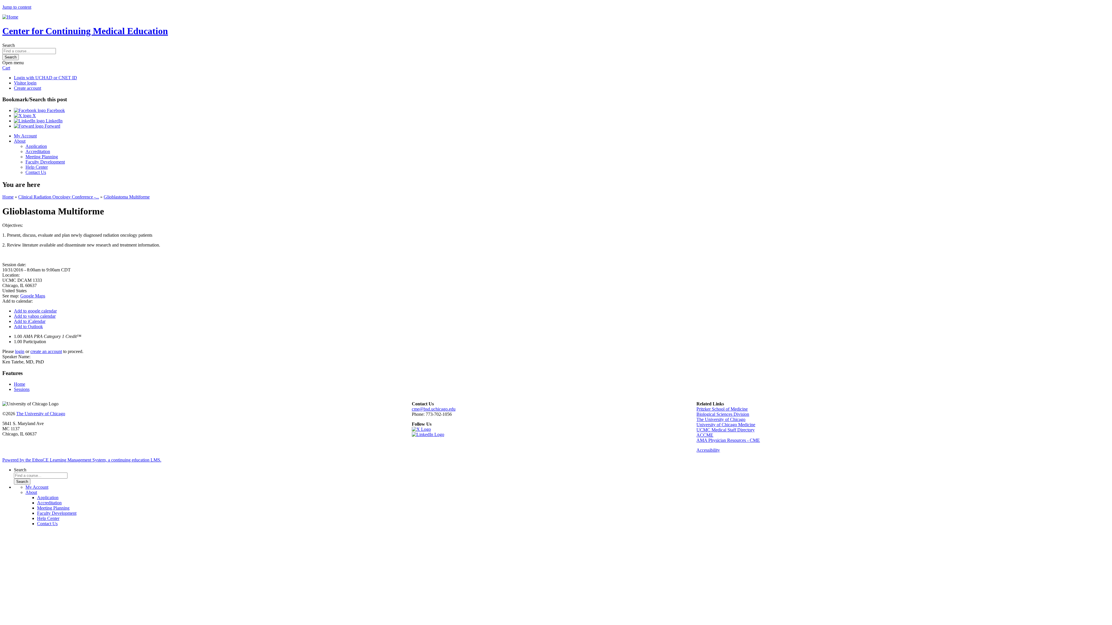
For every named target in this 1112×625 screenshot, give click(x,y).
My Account (25, 135)
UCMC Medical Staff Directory (725, 429)
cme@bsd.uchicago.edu (434, 409)
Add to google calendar (35, 310)
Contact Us (35, 172)
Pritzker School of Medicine (722, 409)
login (19, 351)
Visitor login (25, 82)
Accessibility (708, 450)
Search (8, 45)
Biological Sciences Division (722, 414)
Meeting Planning (41, 156)
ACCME (704, 435)
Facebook (55, 110)
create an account (46, 351)
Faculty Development (45, 161)
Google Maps (32, 295)
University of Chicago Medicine (725, 424)
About (19, 141)
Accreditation (37, 151)
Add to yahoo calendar (35, 316)
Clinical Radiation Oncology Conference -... (58, 196)
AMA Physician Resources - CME (728, 440)
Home (8, 196)
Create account (27, 88)
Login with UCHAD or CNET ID (45, 77)
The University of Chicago (40, 413)
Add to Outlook (28, 326)
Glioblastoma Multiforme (127, 196)
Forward (51, 126)
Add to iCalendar (29, 321)
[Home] (10, 16)
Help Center (36, 167)
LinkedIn (54, 120)
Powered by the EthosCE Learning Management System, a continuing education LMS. (81, 459)
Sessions (22, 389)
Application (36, 146)
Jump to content (16, 7)
